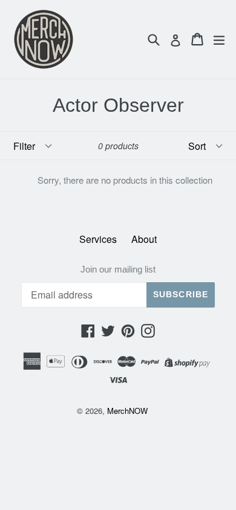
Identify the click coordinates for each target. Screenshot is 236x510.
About (144, 239)
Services (98, 239)
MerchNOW (127, 410)
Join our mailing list (118, 269)
